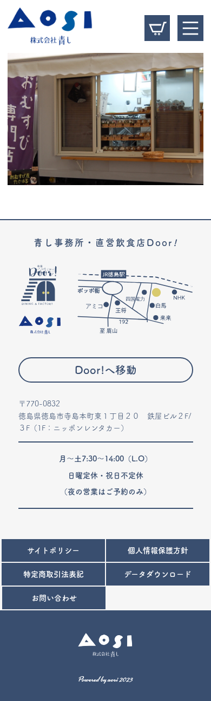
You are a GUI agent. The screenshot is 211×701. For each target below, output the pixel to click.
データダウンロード (158, 574)
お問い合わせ (54, 598)
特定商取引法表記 (53, 574)
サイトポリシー (53, 550)
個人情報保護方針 (158, 550)
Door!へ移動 (106, 370)
